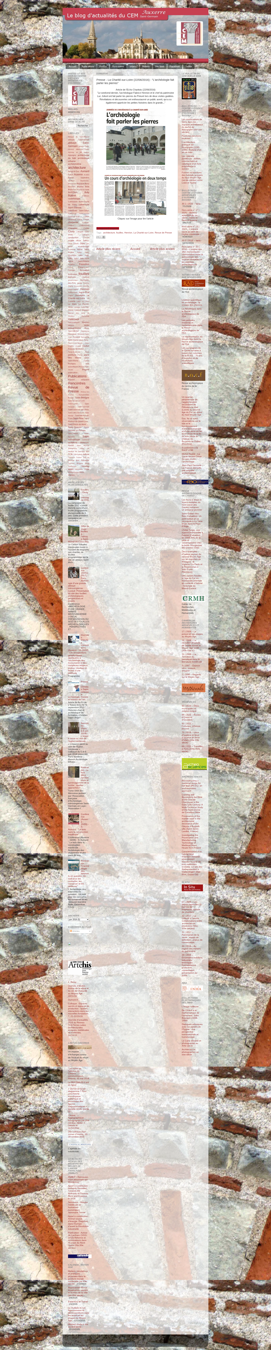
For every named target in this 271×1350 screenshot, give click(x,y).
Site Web (159, 66)
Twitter (188, 66)
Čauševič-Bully (74, 217)
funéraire (72, 277)
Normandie (85, 337)
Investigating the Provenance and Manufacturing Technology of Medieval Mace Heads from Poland (191, 841)
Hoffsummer (72, 292)
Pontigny (72, 364)
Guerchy (85, 286)
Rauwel (71, 380)
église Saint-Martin (81, 258)
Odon (87, 343)
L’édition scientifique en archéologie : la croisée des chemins (192, 302)
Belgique (80, 184)
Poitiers (86, 361)
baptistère (85, 178)
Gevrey (86, 283)
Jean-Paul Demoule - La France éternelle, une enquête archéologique (192, 469)
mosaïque (72, 334)
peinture (72, 355)
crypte (71, 240)
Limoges (77, 307)
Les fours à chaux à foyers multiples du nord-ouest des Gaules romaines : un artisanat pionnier (192, 505)
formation (84, 270)
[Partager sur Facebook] (103, 237)
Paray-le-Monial (74, 352)
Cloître (86, 228)
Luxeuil (77, 310)
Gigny (70, 286)
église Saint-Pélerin (78, 261)
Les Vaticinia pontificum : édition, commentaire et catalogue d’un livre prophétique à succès (191, 162)
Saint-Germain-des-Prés (78, 410)
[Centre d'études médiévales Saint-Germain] (77, 954)
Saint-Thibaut (73, 433)
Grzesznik (78, 286)
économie (71, 249)
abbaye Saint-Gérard (78, 140)
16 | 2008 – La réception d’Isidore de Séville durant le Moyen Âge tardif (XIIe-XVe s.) (191, 645)
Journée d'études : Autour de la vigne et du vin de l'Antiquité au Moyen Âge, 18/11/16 (78, 991)
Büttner (72, 195)
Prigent (85, 369)
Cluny (71, 231)
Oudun (85, 346)
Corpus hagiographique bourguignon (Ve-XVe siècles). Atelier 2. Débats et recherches (78, 1121)
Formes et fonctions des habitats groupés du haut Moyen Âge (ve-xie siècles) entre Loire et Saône (192, 177)
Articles (76, 931)
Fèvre (70, 267)
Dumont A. (73, 1000)
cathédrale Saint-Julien (78, 211)
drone (70, 247)
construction (73, 238)
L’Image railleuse (190, 1006)
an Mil (79, 152)
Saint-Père (78, 418)
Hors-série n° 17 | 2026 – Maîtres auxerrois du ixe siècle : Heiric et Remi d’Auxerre (190, 215)
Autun (70, 175)
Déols (76, 243)
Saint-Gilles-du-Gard (76, 413)
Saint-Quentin (75, 427)
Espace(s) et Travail (78, 1301)
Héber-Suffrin (73, 289)
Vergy (87, 463)
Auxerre (78, 174)
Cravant (86, 238)
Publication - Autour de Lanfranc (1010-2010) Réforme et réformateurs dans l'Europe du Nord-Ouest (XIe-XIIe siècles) (77, 1240)
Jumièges (80, 295)
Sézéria (86, 445)
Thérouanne (77, 454)
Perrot (80, 355)
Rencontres (118, 66)
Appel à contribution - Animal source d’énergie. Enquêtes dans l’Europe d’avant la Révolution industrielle (78, 1222)
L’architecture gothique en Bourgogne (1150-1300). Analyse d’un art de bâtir (191, 147)
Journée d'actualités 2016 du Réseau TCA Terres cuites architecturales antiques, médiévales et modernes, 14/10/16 (78, 1027)
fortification (72, 274)
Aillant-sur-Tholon (82, 149)
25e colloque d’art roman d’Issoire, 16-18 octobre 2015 (78, 1134)
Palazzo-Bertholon (76, 349)
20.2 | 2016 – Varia (191, 240)
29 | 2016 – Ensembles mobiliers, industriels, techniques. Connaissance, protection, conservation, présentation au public (192, 965)
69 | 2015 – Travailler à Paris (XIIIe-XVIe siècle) (192, 749)
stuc (87, 451)
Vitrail (86, 469)
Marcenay (85, 316)
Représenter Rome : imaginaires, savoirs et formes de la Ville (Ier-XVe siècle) (78, 1291)
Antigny (86, 152)
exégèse (71, 264)
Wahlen (71, 475)
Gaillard (85, 277)
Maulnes (85, 322)
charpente (73, 222)
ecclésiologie (83, 246)
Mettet (86, 325)
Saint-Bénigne (82, 398)
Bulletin (146, 66)
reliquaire (85, 380)
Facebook (175, 66)
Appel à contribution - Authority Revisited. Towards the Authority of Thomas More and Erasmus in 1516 (78, 1192)
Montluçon (85, 331)
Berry (87, 184)
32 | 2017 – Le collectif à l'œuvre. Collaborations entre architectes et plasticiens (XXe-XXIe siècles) (192, 922)
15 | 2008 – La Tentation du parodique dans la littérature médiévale (192, 658)
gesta (79, 283)
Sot (76, 451)
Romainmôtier (84, 395)
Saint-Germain (83, 407)
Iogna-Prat (84, 292)
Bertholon (71, 187)
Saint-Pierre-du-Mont (77, 424)
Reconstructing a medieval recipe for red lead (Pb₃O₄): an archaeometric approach (192, 786)
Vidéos (133, 66)
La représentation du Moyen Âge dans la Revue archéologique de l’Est (192, 341)
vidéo (70, 469)
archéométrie (74, 164)
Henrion (128, 233)
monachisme (74, 328)
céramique (72, 219)
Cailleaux (85, 196)
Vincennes (79, 469)
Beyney (80, 187)
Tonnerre (71, 457)
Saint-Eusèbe (73, 404)
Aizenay (71, 152)
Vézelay (85, 466)
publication (72, 373)
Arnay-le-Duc (73, 171)
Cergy (79, 219)
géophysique (73, 280)
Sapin (86, 436)
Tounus (79, 457)
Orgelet (71, 346)
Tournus (71, 463)
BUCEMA (72, 192)
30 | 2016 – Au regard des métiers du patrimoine (191, 948)
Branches (72, 190)
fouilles (119, 233)
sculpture (72, 442)
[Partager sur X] (100, 237)
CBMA (86, 217)
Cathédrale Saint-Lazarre (78, 214)
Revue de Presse (163, 233)
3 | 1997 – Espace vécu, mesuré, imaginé (191, 668)
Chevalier (72, 228)
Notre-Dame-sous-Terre (78, 340)
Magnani (85, 310)
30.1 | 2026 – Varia (191, 204)
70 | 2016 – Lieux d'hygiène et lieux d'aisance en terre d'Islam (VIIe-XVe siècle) (191, 737)
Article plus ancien (162, 248)
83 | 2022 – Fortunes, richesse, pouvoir (191, 726)
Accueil (72, 66)
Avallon (86, 175)
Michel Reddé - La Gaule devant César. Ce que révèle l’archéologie (192, 458)
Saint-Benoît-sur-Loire (76, 401)
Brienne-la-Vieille (83, 190)
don (87, 244)
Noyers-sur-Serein (75, 343)
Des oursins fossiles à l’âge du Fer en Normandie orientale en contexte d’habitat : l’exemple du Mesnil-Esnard (192, 582)
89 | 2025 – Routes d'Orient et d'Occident (191, 717)
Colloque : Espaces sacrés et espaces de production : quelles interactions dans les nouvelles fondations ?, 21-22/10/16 (78, 1009)
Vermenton (72, 466)
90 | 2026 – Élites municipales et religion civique (190, 708)
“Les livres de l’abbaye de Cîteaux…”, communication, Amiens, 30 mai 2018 (78, 1073)
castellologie (74, 198)
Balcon (71, 178)
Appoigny (72, 155)
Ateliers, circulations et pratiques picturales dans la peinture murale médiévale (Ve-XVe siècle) (78, 1277)
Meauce (71, 325)
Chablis (86, 219)
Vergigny (79, 463)
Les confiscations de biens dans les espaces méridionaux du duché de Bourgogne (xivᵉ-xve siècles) (192, 125)
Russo (71, 398)
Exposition (84, 264)
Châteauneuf (84, 225)
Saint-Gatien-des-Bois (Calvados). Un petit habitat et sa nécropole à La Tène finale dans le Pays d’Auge (192, 519)
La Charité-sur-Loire (143, 233)
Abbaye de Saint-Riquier (78, 137)
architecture (109, 233)
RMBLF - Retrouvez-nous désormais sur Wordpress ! (78, 1179)
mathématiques (74, 322)
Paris (87, 352)
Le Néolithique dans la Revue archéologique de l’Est (192, 313)
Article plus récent (108, 248)
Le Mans (72, 304)
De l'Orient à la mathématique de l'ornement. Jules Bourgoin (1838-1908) (190, 1015)
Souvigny (81, 451)
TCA (70, 454)
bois (87, 186)
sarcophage (74, 439)
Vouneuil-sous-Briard (76, 472)
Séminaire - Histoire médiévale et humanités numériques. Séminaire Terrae (78, 1207)
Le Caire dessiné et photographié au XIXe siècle (191, 1043)
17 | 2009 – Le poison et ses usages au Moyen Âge (192, 634)
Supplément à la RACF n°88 (190, 449)
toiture (86, 454)
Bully (87, 192)
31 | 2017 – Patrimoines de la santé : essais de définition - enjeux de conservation (192, 937)
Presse (103, 66)
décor (78, 241)
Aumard (84, 171)
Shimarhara (72, 448)
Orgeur (78, 346)
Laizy (79, 301)
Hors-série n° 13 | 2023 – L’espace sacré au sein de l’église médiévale (190, 230)
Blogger (140, 1342)
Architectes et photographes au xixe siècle (190, 1052)
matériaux (73, 319)
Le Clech (85, 301)
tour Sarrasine (82, 460)
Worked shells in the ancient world (78, 1325)
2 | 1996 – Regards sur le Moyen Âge (191, 675)
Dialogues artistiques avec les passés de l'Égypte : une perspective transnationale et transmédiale (192, 1030)
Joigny (70, 295)
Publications (88, 66)
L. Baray (72, 982)
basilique (71, 181)
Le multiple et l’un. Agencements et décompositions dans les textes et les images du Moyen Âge (78, 1314)
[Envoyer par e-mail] (97, 237)
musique (76, 337)
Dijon (82, 243)
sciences (85, 440)
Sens (79, 445)
